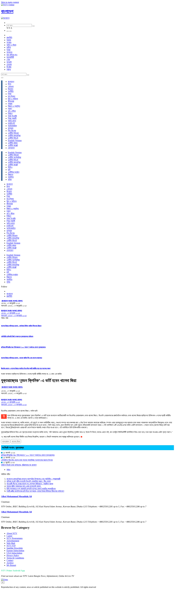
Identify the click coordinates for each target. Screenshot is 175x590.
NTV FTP (11, 545)
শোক (8, 59)
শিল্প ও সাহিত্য (13, 99)
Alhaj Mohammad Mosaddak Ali (16, 496)
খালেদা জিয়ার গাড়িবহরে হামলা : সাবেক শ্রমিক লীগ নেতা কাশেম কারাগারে (21, 358)
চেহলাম (9, 64)
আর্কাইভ (11, 177)
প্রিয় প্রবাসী (12, 118)
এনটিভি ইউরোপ (13, 133)
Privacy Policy (13, 555)
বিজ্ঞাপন (10, 174)
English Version (15, 140)
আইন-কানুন (12, 121)
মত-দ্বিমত (11, 96)
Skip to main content (10, 2)
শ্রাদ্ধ (9, 69)
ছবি (9, 169)
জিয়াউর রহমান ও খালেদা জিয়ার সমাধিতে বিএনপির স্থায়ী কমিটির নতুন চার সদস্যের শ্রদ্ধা (25, 368)
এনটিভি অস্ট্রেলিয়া (14, 157)
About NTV (12, 533)
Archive (10, 563)
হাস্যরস (10, 128)
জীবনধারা (11, 101)
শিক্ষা (9, 94)
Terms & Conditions (15, 558)
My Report (11, 565)
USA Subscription (14, 553)
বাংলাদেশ (7, 11)
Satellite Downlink (15, 548)
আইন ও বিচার (11, 45)
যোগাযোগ (11, 148)
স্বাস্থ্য (10, 104)
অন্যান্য (9, 52)
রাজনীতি (9, 37)
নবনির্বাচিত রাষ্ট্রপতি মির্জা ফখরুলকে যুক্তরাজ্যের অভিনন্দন (17, 336)
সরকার (9, 40)
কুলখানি (9, 62)
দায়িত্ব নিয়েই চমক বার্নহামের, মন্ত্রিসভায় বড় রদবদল (19, 465)
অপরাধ (9, 42)
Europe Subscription (15, 550)
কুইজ (10, 179)
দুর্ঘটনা (9, 47)
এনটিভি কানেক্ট (13, 145)
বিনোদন (10, 89)
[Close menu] (2, 77)
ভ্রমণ (10, 108)
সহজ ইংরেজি (12, 116)
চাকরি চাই (11, 123)
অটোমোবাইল (12, 126)
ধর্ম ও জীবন (12, 111)
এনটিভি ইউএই (13, 138)
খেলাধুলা (11, 86)
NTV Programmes (15, 538)
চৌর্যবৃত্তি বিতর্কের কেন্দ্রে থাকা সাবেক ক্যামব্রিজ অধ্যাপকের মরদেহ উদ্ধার (27, 460)
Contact (10, 560)
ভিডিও (10, 167)
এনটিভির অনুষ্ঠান (13, 172)
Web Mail (11, 543)
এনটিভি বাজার (12, 143)
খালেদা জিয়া (16, 441)
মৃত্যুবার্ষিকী (10, 57)
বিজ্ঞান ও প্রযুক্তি (14, 106)
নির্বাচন (10, 113)
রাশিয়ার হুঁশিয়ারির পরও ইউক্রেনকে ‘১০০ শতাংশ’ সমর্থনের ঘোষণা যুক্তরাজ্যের (23, 347)
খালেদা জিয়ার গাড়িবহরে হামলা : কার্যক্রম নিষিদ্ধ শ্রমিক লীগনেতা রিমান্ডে (21, 326)
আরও (8, 469)
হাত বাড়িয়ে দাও (12, 55)
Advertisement (13, 541)
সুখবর (8, 50)
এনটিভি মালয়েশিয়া (14, 135)
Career (9, 536)
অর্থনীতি (11, 91)
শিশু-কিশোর (12, 131)
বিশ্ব (9, 84)
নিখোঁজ (9, 67)
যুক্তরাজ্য (5, 441)
